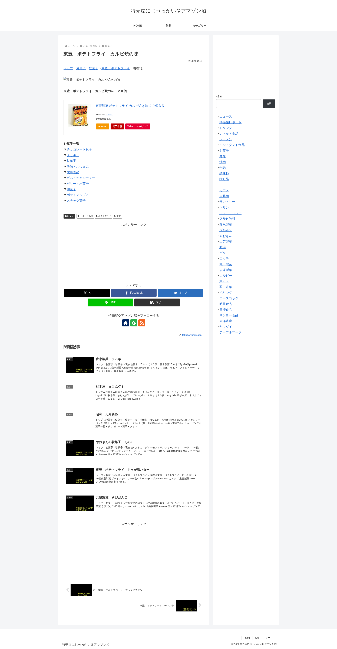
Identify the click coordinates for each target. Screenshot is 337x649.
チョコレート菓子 (79, 149)
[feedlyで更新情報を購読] (133, 322)
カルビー (225, 275)
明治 (222, 247)
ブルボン (225, 230)
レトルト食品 (228, 133)
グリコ (224, 253)
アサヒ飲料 (227, 218)
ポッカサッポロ (230, 213)
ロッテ (224, 258)
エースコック (228, 298)
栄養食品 (73, 172)
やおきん (225, 235)
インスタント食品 (232, 145)
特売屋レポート (230, 122)
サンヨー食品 (228, 315)
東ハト (224, 281)
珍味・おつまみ (78, 166)
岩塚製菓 (225, 270)
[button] (157, 302)
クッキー (73, 155)
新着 (257, 638)
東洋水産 (225, 321)
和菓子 (71, 189)
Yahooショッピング (137, 126)
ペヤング (225, 292)
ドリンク (225, 128)
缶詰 (222, 167)
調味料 (224, 173)
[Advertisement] (134, 252)
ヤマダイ (225, 327)
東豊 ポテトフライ (115, 68)
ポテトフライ (104, 216)
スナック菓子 (76, 200)
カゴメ (224, 190)
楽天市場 (117, 126)
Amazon (102, 126)
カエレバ (109, 114)
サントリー (227, 201)
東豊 (119, 216)
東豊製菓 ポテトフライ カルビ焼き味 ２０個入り (130, 106)
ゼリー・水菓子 (78, 183)
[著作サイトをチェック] (125, 322)
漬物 (222, 162)
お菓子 (81, 68)
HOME (247, 638)
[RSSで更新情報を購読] (141, 322)
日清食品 (225, 309)
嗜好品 (224, 179)
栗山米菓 (225, 287)
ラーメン (225, 139)
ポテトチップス (78, 195)
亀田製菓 (225, 264)
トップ (68, 68)
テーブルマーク (230, 332)
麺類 (222, 156)
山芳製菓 (225, 241)
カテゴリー (269, 638)
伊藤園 (224, 196)
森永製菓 (225, 224)
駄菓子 (93, 68)
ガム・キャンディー (81, 178)
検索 (219, 96)
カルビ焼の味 (86, 216)
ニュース (225, 116)
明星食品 (225, 304)
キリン (224, 207)
